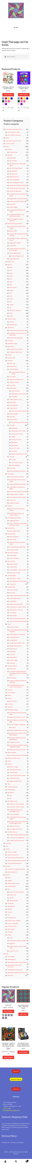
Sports (9, 761)
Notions (8, 875)
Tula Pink (11, 456)
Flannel (9, 355)
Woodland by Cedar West (16, 338)
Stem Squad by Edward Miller (17, 618)
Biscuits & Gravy (13, 627)
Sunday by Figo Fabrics (15, 352)
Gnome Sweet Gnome (15, 598)
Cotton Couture (13, 590)
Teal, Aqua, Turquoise (15, 310)
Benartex (9, 155)
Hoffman (9, 506)
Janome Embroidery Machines (15, 857)
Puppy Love (12, 584)
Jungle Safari (12, 601)
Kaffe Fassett (12, 388)
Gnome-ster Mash (14, 814)
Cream (11, 276)
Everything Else (11, 886)
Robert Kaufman (11, 752)
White (11, 313)
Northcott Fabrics (12, 666)
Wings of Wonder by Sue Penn (17, 471)
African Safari (12, 555)
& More (13, 727)
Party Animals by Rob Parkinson (17, 491)
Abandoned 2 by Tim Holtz (18, 431)
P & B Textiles (11, 692)
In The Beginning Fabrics (14, 518)
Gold (10, 279)
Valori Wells (12, 468)
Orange (11, 290)
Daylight (9, 880)
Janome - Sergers (12, 852)
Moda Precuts (13, 648)
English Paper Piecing (13, 883)
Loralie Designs (11, 575)
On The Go (12, 654)
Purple (11, 299)
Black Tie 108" (13, 231)
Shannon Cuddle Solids (13, 758)
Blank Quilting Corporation (14, 223)
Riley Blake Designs (12, 709)
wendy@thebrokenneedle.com (11, 1110)
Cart (24, 1160)
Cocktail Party (13, 567)
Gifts (8, 889)
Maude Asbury (13, 408)
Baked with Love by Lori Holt (17, 717)
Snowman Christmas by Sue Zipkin (18, 330)
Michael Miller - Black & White (17, 607)
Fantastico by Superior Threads (17, 940)
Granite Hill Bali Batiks (15, 191)
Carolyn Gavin (13, 366)
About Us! (16, 1071)
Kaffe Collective (15, 391)
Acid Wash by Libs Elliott (16, 349)
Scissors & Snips (12, 926)
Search (16, 1161)
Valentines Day (11, 789)
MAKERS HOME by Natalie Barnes (18, 834)
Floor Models (11, 956)
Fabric (7, 146)
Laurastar (8, 866)
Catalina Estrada (13, 369)
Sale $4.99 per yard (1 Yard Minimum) (17, 962)
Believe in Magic (13, 767)
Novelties (10, 689)
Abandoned (14, 428)
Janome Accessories (12, 855)
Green (10, 281)
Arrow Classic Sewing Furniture (14, 129)
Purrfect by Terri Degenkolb (16, 837)
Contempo (10, 340)
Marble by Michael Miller (16, 604)
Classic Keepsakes (14, 179)
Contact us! (16, 1089)
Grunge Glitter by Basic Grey (16, 643)
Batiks (7, 138)
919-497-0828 (7, 1108)
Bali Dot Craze (13, 160)
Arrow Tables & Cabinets (14, 135)
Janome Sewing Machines (14, 863)
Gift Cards (8, 843)
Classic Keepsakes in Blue (16, 182)
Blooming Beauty (14, 536)
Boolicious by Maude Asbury (19, 411)
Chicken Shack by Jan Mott (16, 477)
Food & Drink (11, 357)
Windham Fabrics (12, 832)
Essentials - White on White (16, 807)
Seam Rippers (11, 929)
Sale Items (10, 975)
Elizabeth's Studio (12, 343)
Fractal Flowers (13, 772)
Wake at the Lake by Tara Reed (17, 749)
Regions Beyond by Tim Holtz (19, 454)
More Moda (12, 651)
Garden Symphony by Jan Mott (17, 484)
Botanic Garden (13, 564)
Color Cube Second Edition (16, 892)
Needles (9, 909)
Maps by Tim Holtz (16, 439)
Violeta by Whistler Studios (16, 840)
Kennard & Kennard (12, 552)
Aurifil (11, 937)
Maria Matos (12, 402)
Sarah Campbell (13, 414)
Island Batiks (11, 528)
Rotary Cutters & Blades (14, 920)
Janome (8, 849)
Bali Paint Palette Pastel (15, 168)
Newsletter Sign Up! (16, 1079)
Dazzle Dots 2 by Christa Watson (18, 185)
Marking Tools (11, 906)
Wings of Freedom (14, 503)
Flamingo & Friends (14, 578)
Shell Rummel (13, 419)
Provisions (14, 451)
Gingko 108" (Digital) (15, 243)
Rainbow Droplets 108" (17, 256)
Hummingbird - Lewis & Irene (17, 570)
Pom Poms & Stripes (17, 462)
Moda (8, 624)
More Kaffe (14, 396)
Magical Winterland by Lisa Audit (18, 730)
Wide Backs (10, 792)
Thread (9, 935)
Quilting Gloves (11, 917)
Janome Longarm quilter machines (16, 860)
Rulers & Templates (12, 923)
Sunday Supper (13, 660)
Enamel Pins (12, 895)
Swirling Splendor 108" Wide (17, 547)
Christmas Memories (15, 769)
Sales (7, 953)
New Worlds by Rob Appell (16, 201)
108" (10, 795)
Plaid (10, 296)
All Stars (13, 459)
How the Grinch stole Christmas (17, 755)
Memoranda (14, 445)
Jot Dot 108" (12, 245)
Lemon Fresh (12, 539)
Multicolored (12, 287)
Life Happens (12, 678)
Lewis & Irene (11, 561)
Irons (7, 846)
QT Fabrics (10, 704)
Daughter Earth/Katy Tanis (16, 379)
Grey (10, 284)
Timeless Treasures (12, 787)
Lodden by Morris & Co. (15, 399)
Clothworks (10, 327)
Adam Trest (12, 363)
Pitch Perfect (12, 612)
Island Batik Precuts (14, 531)
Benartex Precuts (13, 176)
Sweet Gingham (13, 207)
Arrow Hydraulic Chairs (13, 132)
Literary (11, 322)
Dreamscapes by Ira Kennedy (17, 634)
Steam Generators (12, 872)
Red (10, 301)
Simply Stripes (13, 152)
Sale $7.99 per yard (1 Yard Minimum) (17, 972)
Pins (8, 915)
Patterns (9, 912)
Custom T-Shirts (10, 143)
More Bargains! (11, 959)
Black (10, 267)
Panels (9, 695)
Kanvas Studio (11, 533)
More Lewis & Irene (14, 572)
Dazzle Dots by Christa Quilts (17, 188)
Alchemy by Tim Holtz (17, 434)
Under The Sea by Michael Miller (17, 621)
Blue (10, 270)
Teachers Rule (13, 324)
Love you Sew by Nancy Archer (17, 775)
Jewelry (11, 897)
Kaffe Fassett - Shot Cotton (18, 394)
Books (9, 877)
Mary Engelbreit (13, 405)
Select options (8, 94)
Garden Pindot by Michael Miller (18, 595)
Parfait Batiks (13, 657)
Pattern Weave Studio (15, 253)
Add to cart (23, 1014)
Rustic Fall (12, 204)
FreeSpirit (10, 360)
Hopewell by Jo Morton (15, 646)
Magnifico (12, 943)
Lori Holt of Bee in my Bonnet (17, 724)
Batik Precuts (13, 701)
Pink (10, 293)
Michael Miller (11, 587)
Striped (11, 304)
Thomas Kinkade (13, 549)
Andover (9, 149)
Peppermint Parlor (14, 826)
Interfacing (10, 903)
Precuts (9, 698)
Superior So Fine (13, 951)
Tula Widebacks (15, 465)
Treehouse (12, 663)
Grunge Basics (13, 640)
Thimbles (10, 932)
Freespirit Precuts (14, 382)
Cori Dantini (12, 376)
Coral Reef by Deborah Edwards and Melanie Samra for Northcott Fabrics (18, 673)
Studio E (9, 764)
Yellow (11, 316)
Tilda (8, 784)
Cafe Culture (12, 668)
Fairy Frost (12, 592)
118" (10, 798)
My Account (5, 1161)
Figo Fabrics (10, 346)
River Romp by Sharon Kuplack (17, 497)
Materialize (14, 442)
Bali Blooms (12, 158)
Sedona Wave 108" (14, 259)
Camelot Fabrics (11, 319)
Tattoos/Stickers (13, 900)
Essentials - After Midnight (16, 804)
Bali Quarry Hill (13, 174)
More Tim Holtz (15, 448)
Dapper (13, 436)
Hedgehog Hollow (14, 520)
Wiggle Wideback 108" (15, 781)
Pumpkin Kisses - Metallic (16, 494)
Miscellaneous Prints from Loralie (18, 581)
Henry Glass (10, 474)
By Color (9, 264)
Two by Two (12, 500)
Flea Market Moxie (14, 637)
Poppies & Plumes (14, 742)
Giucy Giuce (12, 385)
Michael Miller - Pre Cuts (16, 610)
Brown (11, 273)
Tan (10, 307)
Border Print (10, 261)
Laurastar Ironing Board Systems (16, 869)
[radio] (3, 98)
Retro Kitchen (13, 615)
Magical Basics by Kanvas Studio (18, 198)
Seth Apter (12, 416)
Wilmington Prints (12, 801)
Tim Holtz (12, 425)
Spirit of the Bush (14, 558)
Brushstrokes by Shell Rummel (19, 422)
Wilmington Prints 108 (15, 829)
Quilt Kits (10, 707)
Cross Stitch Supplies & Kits (13, 141)
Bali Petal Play (13, 171)
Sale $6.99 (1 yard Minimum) (15, 969)
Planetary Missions (14, 778)
